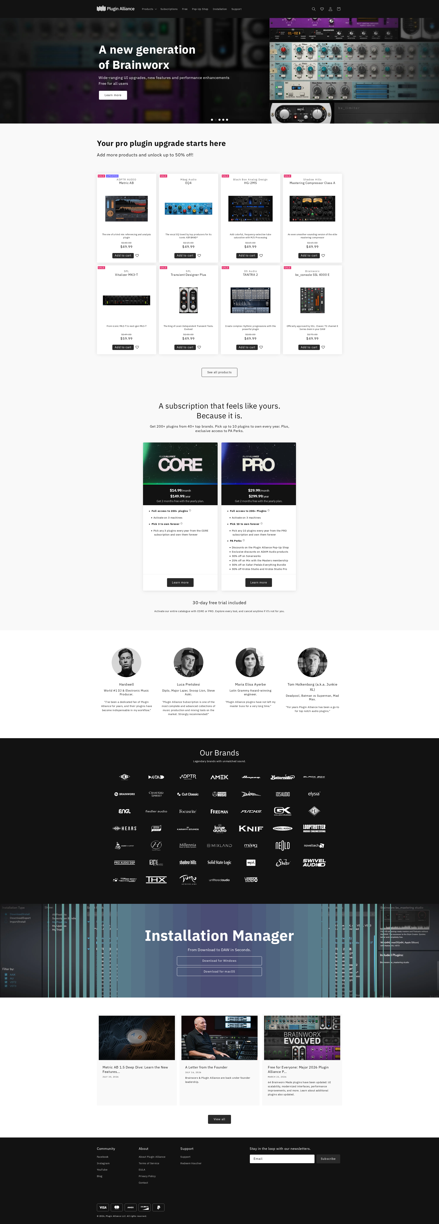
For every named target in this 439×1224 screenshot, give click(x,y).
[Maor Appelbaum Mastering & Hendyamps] (156, 845)
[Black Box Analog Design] (314, 777)
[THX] (156, 880)
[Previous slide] (206, 120)
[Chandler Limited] (156, 794)
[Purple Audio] (156, 863)
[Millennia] (188, 845)
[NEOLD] (283, 845)
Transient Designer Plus (188, 275)
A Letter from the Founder (206, 1067)
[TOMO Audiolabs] (188, 880)
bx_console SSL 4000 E (312, 275)
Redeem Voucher (190, 1163)
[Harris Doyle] (314, 811)
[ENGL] (125, 811)
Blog (99, 1176)
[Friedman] (219, 811)
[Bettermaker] (283, 777)
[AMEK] (219, 777)
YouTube (102, 1169)
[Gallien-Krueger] (283, 811)
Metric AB (126, 183)
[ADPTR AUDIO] (188, 777)
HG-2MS (250, 183)
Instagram (103, 1163)
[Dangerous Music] (219, 794)
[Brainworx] (125, 794)
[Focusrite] (188, 811)
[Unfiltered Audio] (219, 880)
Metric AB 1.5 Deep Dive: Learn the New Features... (135, 1069)
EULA (142, 1169)
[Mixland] (219, 845)
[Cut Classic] (188, 794)
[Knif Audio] (251, 828)
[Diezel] (251, 794)
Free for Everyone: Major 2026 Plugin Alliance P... (298, 1069)
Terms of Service (149, 1163)
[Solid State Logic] (219, 863)
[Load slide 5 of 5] (227, 120)
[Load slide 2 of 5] (216, 120)
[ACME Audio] (125, 777)
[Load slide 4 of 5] (223, 120)
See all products (219, 372)
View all (219, 1119)
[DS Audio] (283, 794)
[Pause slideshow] (232, 120)
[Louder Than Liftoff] (125, 845)
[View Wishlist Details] (322, 9)
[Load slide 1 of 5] (212, 120)
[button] (149, 9)
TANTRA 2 (250, 275)
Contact (143, 1182)
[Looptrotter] (314, 828)
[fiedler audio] (156, 811)
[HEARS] (125, 828)
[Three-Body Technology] (125, 880)
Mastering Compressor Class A (312, 183)
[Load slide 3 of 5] (219, 120)
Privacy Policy (147, 1176)
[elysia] (314, 794)
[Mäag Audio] (251, 845)
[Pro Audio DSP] (125, 863)
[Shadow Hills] (188, 863)
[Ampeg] (251, 777)
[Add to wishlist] (137, 255)
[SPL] (251, 863)
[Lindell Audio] (283, 828)
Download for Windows (219, 961)
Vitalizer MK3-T (126, 275)
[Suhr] (283, 863)
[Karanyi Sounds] (188, 828)
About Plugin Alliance (152, 1156)
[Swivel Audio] (314, 863)
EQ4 (188, 183)
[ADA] (156, 777)
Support (185, 1156)
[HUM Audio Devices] (156, 828)
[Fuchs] (251, 811)
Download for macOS (219, 971)
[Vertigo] (251, 880)
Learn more (113, 95)
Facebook (103, 1156)
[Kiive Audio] (219, 828)
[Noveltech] (314, 845)
